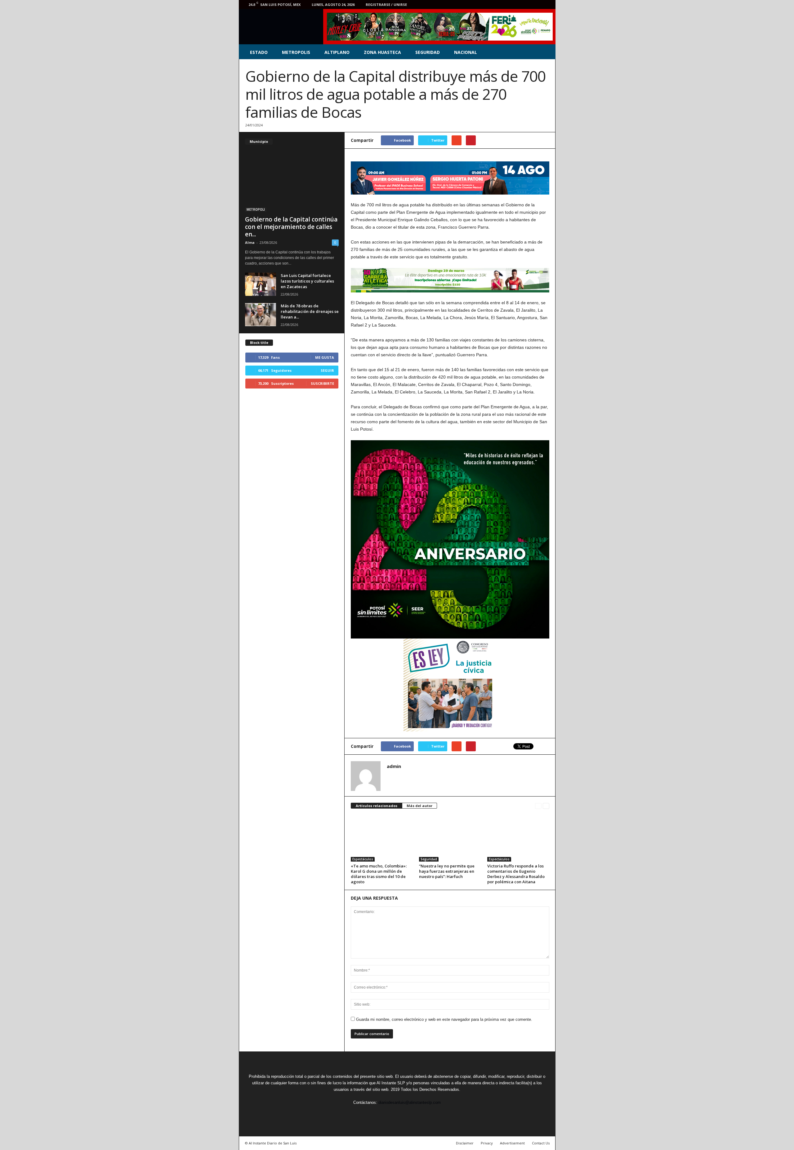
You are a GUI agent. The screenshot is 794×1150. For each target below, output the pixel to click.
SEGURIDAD (427, 52)
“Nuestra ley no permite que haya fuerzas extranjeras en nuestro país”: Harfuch (447, 871)
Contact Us (541, 1143)
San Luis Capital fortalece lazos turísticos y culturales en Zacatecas (307, 281)
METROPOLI (256, 209)
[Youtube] (547, 4)
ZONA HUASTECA (382, 52)
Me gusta (324, 357)
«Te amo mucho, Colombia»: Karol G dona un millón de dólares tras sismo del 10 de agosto (379, 873)
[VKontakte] (537, 4)
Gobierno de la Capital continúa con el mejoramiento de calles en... (291, 226)
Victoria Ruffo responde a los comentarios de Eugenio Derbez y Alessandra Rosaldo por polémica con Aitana (516, 873)
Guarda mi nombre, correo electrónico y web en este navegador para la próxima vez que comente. (444, 1019)
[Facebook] (508, 4)
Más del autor (419, 805)
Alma (250, 242)
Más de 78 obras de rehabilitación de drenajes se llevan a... (310, 311)
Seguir (327, 370)
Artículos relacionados (376, 805)
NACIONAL (465, 52)
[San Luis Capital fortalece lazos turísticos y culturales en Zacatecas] (260, 284)
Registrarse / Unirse (386, 4)
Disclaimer (465, 1143)
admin (394, 766)
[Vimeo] (528, 4)
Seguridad (429, 859)
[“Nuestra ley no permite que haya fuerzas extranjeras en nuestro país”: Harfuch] (450, 838)
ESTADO (259, 52)
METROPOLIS (296, 52)
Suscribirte (322, 383)
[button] (546, 52)
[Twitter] (518, 4)
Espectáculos (362, 859)
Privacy (487, 1143)
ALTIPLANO (337, 52)
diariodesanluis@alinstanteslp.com (409, 1102)
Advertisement (512, 1143)
